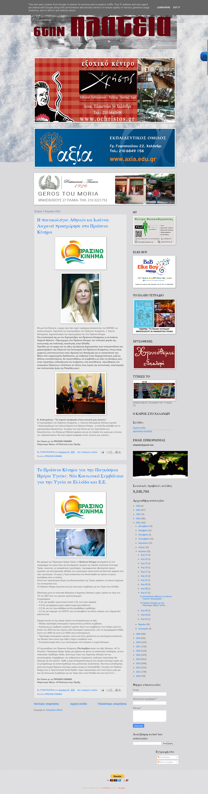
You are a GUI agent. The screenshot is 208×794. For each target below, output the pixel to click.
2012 (138, 667)
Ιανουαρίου (143, 629)
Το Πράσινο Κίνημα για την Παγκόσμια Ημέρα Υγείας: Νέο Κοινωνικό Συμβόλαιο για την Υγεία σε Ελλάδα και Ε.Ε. (80, 475)
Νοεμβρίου (143, 530)
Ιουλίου (141, 547)
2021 (138, 523)
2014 (138, 659)
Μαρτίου (142, 624)
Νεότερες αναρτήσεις (46, 703)
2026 (138, 506)
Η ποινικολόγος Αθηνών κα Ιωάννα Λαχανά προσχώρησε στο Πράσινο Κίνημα (73, 226)
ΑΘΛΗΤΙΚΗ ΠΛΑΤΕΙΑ (142, 431)
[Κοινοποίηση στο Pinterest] (119, 452)
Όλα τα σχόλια (166, 762)
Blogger (121, 788)
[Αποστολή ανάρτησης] (102, 452)
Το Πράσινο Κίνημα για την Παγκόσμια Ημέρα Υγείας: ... (154, 604)
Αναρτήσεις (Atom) (54, 710)
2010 (138, 676)
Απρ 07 (144, 593)
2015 (138, 655)
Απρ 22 (144, 559)
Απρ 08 (144, 589)
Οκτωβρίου (143, 535)
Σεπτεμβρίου (144, 539)
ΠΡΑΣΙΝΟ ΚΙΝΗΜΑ (53, 456)
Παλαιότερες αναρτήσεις (112, 703)
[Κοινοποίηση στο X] (113, 452)
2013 (138, 663)
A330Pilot (106, 788)
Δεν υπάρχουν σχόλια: (88, 452)
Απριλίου (142, 551)
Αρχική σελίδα (78, 703)
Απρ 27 (144, 555)
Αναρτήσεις (164, 757)
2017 (138, 646)
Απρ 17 (144, 572)
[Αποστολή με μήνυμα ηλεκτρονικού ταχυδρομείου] (107, 452)
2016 (138, 651)
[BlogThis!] (110, 452)
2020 (138, 634)
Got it (176, 7)
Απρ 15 (144, 576)
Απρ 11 (144, 580)
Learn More (163, 7)
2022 (138, 518)
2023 (138, 514)
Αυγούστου (143, 543)
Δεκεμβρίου (143, 526)
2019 (138, 638)
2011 (138, 672)
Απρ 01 (144, 619)
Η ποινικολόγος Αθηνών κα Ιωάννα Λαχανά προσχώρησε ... (156, 597)
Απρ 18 (144, 567)
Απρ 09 (144, 584)
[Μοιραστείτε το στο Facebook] (116, 452)
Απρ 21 (144, 563)
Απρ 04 (144, 615)
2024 (138, 510)
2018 (138, 642)
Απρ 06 (144, 610)
